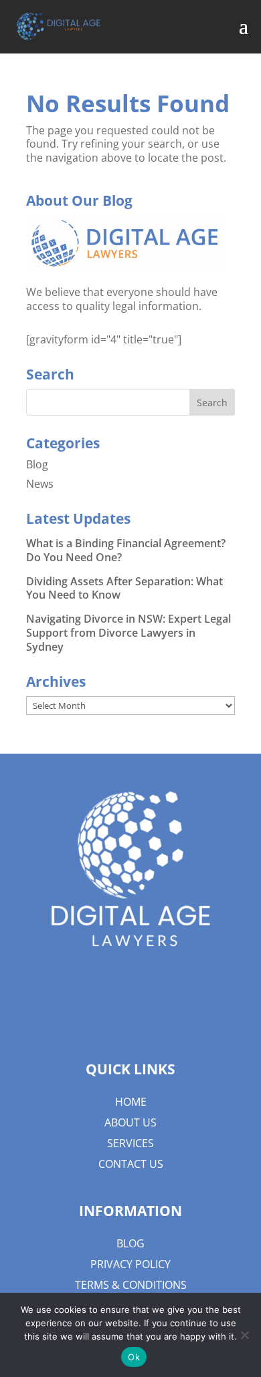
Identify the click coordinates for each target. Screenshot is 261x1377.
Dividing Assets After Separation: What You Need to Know (124, 588)
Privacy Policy (130, 1264)
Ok (134, 1357)
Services (130, 1143)
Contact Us (130, 1164)
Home (131, 1101)
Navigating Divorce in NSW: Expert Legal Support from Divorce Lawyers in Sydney (128, 632)
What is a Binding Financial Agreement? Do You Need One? (126, 550)
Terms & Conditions (131, 1284)
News (40, 483)
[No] (244, 1335)
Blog (37, 464)
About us (130, 1122)
